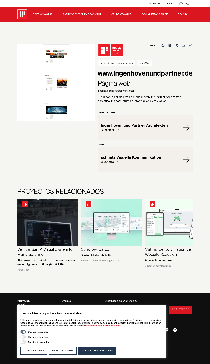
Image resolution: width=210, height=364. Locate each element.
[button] (181, 3)
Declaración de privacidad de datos (103, 326)
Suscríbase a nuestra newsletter (121, 301)
